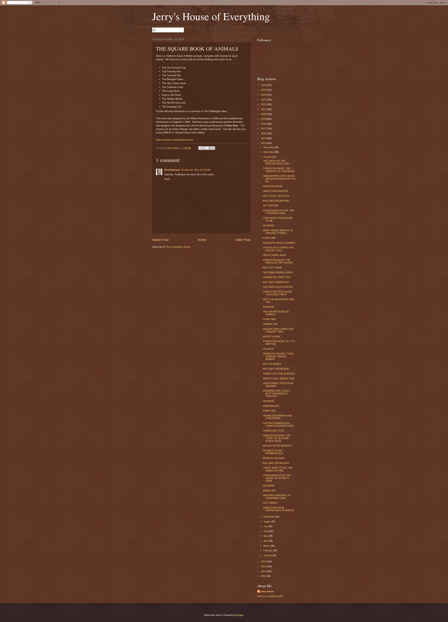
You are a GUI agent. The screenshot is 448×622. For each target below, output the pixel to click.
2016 (264, 133)
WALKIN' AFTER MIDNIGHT (277, 445)
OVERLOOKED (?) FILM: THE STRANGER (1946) (278, 211)
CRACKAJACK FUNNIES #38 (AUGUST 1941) (278, 249)
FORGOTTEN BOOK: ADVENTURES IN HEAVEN (278, 509)
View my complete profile (270, 596)
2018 (264, 124)
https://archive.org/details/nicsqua (174, 139)
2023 (264, 99)
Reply (167, 179)
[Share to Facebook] (210, 148)
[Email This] (200, 148)
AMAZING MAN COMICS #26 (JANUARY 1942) (278, 330)
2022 (264, 104)
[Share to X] (206, 148)
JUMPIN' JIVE (270, 324)
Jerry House (267, 591)
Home (202, 240)
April (266, 541)
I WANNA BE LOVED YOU (276, 277)
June (266, 531)
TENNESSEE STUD (273, 430)
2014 (264, 143)
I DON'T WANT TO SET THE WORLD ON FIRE (278, 469)
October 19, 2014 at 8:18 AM (196, 170)
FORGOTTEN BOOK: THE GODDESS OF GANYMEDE (279, 169)
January (268, 555)
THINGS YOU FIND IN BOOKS (279, 373)
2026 (264, 85)
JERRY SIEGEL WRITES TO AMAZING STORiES (278, 231)
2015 (264, 138)
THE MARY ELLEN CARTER (278, 287)
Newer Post (160, 240)
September (269, 516)
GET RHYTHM (270, 205)
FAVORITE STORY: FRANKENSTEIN (273, 452)
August (267, 521)
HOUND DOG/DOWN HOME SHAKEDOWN (277, 417)
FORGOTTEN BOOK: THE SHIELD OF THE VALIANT (278, 261)
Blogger (239, 615)
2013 (264, 561)
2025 (264, 90)
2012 (264, 566)
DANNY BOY (269, 490)
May (266, 536)
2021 (264, 109)
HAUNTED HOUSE (272, 186)
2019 (264, 119)
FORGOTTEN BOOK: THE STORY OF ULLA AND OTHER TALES (276, 438)
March (267, 545)
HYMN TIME (269, 238)
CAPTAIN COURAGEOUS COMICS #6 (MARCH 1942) (278, 424)
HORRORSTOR (271, 406)
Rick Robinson (172, 170)
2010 (264, 576)
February (268, 550)
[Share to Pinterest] (213, 148)
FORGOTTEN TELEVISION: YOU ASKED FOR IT (277, 293)
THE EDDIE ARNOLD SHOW (278, 272)
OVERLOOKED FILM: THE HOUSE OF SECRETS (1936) (277, 478)
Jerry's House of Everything (211, 16)
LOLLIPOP (268, 349)
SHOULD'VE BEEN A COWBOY (279, 243)
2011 (264, 571)
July (266, 526)
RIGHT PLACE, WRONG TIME (279, 378)
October (268, 157)
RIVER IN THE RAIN (273, 458)
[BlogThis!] (203, 148)
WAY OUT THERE (272, 267)
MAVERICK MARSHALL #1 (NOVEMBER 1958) (277, 496)
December (269, 147)
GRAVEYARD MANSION (275, 191)
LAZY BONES (270, 503)
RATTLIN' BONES (272, 364)
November (269, 152)
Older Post (242, 240)
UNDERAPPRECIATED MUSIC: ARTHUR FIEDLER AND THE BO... (279, 179)
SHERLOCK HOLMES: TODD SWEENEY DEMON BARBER (278, 356)
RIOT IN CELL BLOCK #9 (276, 196)
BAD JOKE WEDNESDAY (276, 201)
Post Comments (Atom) (178, 247)
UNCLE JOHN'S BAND (274, 255)
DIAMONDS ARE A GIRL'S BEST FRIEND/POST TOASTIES (276, 394)
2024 (264, 94)
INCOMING (268, 225)
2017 (264, 128)
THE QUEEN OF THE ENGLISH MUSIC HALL (276, 162)
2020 (264, 114)
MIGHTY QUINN (271, 336)
